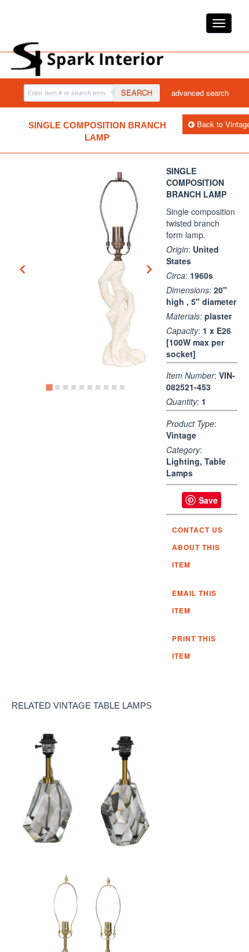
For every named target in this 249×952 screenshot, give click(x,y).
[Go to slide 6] (89, 387)
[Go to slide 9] (114, 387)
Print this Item (194, 647)
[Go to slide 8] (106, 387)
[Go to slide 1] (49, 387)
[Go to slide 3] (65, 387)
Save (208, 500)
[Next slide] (148, 269)
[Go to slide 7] (98, 387)
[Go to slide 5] (81, 387)
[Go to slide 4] (73, 387)
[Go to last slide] (23, 269)
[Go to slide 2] (57, 387)
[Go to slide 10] (122, 387)
